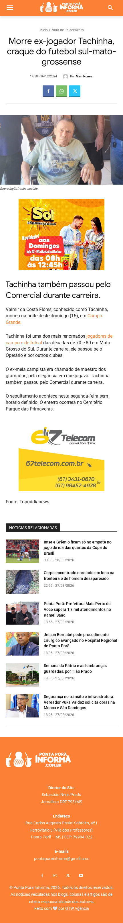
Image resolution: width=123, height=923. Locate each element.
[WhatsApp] (61, 91)
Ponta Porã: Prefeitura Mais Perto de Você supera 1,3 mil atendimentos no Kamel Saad (77, 609)
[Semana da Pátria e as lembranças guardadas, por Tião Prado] (22, 675)
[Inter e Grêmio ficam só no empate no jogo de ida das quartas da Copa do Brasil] (22, 551)
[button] (110, 8)
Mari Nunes (84, 76)
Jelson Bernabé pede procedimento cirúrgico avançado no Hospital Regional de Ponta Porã (80, 640)
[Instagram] (55, 876)
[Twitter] (74, 91)
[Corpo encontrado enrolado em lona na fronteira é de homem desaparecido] (22, 582)
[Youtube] (81, 876)
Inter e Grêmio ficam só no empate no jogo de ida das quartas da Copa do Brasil (78, 548)
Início (43, 30)
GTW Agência (77, 908)
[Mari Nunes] (66, 76)
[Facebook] (48, 91)
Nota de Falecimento (67, 30)
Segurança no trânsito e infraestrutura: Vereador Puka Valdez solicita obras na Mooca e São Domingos (79, 702)
